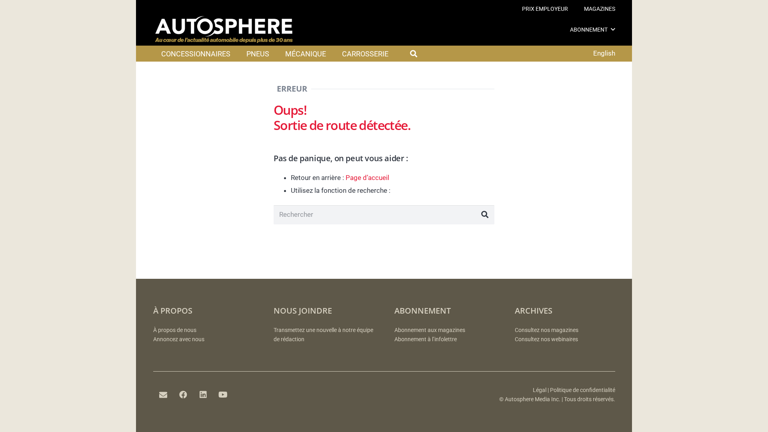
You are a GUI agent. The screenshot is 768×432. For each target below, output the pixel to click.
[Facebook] (183, 395)
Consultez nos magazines (546, 330)
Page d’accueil (367, 178)
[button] (613, 29)
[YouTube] (223, 395)
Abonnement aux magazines (429, 330)
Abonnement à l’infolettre (425, 339)
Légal (539, 390)
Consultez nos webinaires (546, 339)
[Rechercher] (484, 214)
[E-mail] (163, 395)
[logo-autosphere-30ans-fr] (224, 30)
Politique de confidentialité (582, 390)
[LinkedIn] (203, 395)
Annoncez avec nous (178, 339)
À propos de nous (174, 330)
